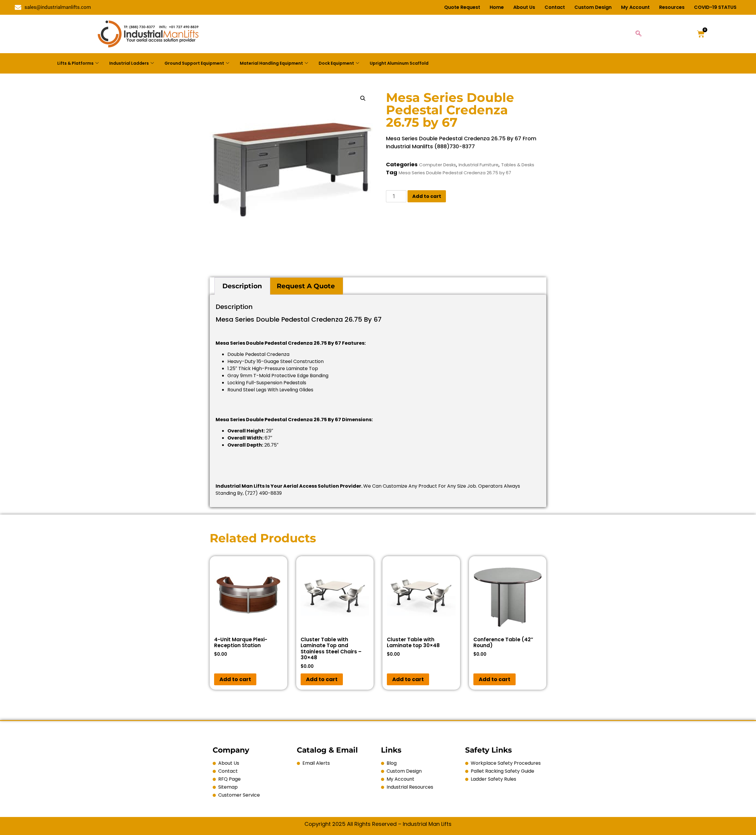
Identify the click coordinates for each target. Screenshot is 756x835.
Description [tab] (242, 286)
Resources (672, 7)
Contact (555, 7)
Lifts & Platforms (75, 63)
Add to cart (426, 196)
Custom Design (593, 7)
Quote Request (462, 7)
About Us (524, 7)
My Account (635, 7)
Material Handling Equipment (271, 63)
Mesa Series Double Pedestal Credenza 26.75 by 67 (455, 173)
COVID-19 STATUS (715, 7)
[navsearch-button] (638, 34)
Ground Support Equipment (194, 63)
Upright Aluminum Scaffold (399, 63)
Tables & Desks (517, 165)
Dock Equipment (336, 63)
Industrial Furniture (478, 165)
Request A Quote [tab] (306, 286)
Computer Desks (437, 165)
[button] (363, 98)
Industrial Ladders (129, 63)
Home (497, 7)
